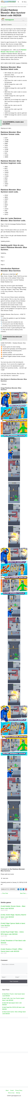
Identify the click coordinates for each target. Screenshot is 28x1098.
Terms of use (11, 1092)
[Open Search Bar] (18, 2)
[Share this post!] (18, 889)
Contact (12, 1090)
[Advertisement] (14, 14)
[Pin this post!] (26, 889)
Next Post (23, 893)
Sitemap (18, 1092)
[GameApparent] (8, 2)
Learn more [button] (5, 878)
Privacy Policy (18, 1090)
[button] (14, 399)
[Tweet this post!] (21, 889)
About (7, 1090)
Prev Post (5, 893)
